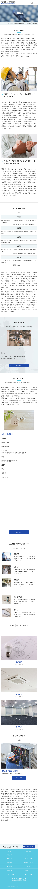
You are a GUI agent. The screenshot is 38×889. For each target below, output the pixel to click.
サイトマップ (28, 874)
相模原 (12, 625)
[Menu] (35, 2)
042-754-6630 (5, 442)
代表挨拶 (25, 625)
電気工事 (18, 625)
